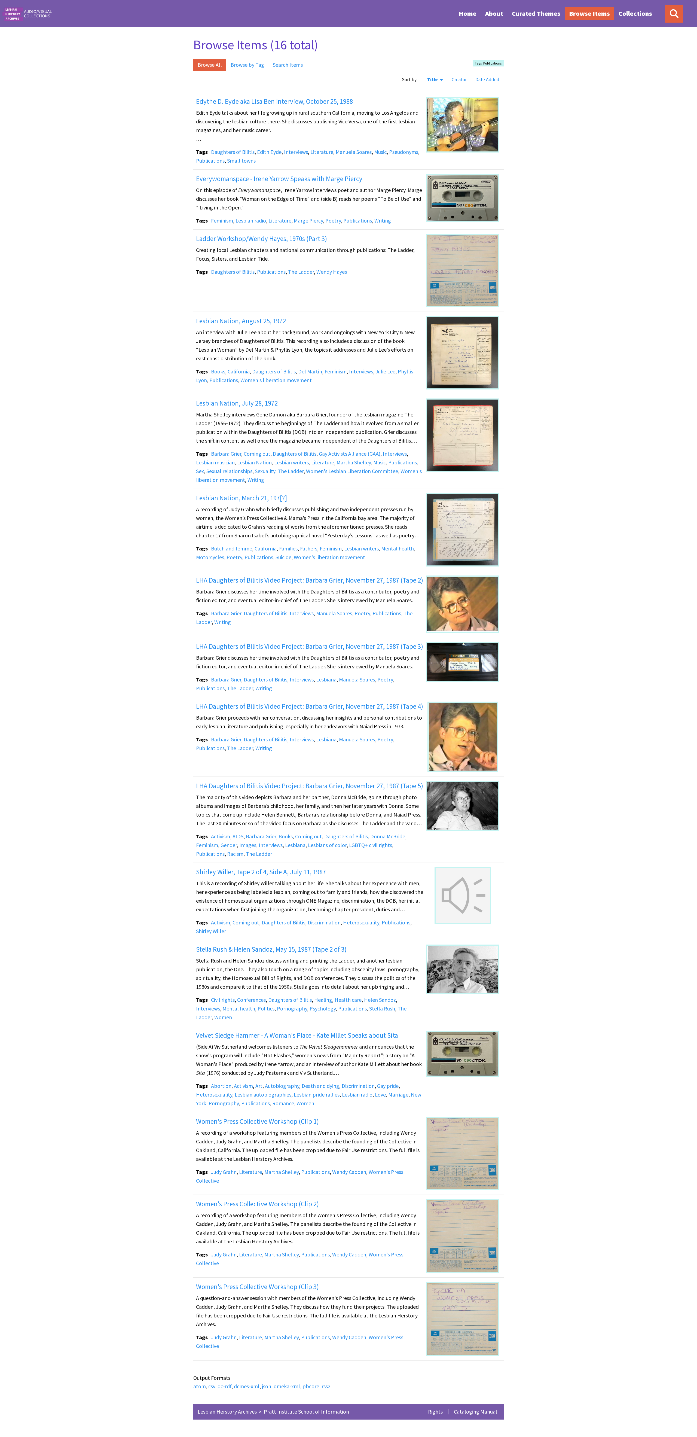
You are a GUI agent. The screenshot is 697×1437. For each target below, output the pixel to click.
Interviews (296, 151)
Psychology (323, 1008)
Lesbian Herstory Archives (228, 1411)
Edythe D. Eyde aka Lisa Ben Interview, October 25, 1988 (274, 101)
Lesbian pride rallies (317, 1094)
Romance (283, 1103)
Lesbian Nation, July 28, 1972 (237, 403)
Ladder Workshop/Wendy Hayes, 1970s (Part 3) (261, 238)
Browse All (210, 64)
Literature (321, 151)
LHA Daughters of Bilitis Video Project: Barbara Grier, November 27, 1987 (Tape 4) (309, 706)
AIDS (238, 836)
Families (288, 548)
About (494, 13)
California (239, 371)
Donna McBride (387, 836)
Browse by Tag (247, 64)
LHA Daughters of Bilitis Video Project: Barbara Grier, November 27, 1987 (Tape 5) (309, 785)
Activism (220, 836)
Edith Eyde (269, 151)
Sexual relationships (229, 471)
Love (380, 1094)
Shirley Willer (211, 931)
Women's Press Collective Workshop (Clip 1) (257, 1121)
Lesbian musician (215, 462)
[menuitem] (467, 13)
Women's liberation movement (276, 380)
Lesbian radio (251, 220)
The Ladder (301, 271)
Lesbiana (326, 679)
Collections (635, 13)
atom (199, 1386)
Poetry (333, 220)
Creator (459, 80)
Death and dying (320, 1085)
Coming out (257, 453)
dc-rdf (224, 1386)
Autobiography (282, 1085)
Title (433, 80)
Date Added (487, 80)
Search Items (288, 64)
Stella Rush (382, 1008)
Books (218, 371)
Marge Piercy (308, 220)
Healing (323, 999)
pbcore (310, 1386)
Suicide (283, 557)
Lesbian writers (291, 462)
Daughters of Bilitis (233, 151)
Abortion (221, 1085)
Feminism (222, 220)
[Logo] (27, 13)
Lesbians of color (327, 845)
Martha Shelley (354, 462)
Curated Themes (536, 13)
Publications (210, 160)
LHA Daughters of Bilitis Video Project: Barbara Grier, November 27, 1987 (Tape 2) (309, 580)
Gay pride (388, 1085)
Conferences (251, 999)
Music (380, 151)
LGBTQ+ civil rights (370, 845)
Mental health (397, 548)
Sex (200, 471)
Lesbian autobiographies (263, 1094)
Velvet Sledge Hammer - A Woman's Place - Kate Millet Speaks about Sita (297, 1035)
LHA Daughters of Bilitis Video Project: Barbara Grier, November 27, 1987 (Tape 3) (309, 646)
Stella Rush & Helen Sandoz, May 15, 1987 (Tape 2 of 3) (271, 949)
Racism (235, 853)
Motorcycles (210, 557)
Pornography (292, 1008)
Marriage (398, 1094)
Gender (229, 845)
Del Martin (310, 371)
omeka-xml (287, 1386)
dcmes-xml (246, 1386)
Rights (435, 1411)
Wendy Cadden (349, 1171)
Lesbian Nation (254, 462)
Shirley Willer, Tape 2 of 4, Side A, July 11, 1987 (261, 871)
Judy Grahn (224, 1171)
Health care (348, 999)
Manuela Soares (354, 151)
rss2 (326, 1386)
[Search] (674, 14)
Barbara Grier (226, 453)
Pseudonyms (403, 151)
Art (258, 1085)
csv (211, 1386)
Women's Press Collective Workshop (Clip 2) (257, 1203)
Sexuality (265, 471)
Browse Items (589, 13)
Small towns (241, 160)
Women (223, 1017)
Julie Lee (385, 371)
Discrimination (324, 922)
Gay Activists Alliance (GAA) (349, 453)
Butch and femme (231, 548)
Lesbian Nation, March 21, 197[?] (241, 498)
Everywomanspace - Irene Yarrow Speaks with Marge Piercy (279, 178)
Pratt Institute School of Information (306, 1411)
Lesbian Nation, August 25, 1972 (241, 320)
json (266, 1386)
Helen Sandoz (380, 999)
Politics (266, 1008)
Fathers (308, 548)
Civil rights (223, 999)
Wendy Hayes (331, 271)
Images (247, 845)
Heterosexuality (361, 922)
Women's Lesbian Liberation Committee (352, 471)
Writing (382, 220)
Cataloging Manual (475, 1411)
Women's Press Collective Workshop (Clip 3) (257, 1286)
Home (467, 13)
